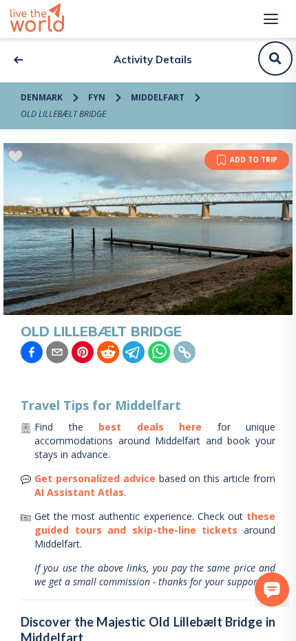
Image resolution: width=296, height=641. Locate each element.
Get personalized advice (95, 478)
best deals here (150, 426)
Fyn (96, 97)
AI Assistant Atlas (79, 492)
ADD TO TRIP (253, 159)
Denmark (42, 97)
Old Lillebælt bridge (63, 114)
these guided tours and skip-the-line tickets (154, 523)
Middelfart (157, 97)
